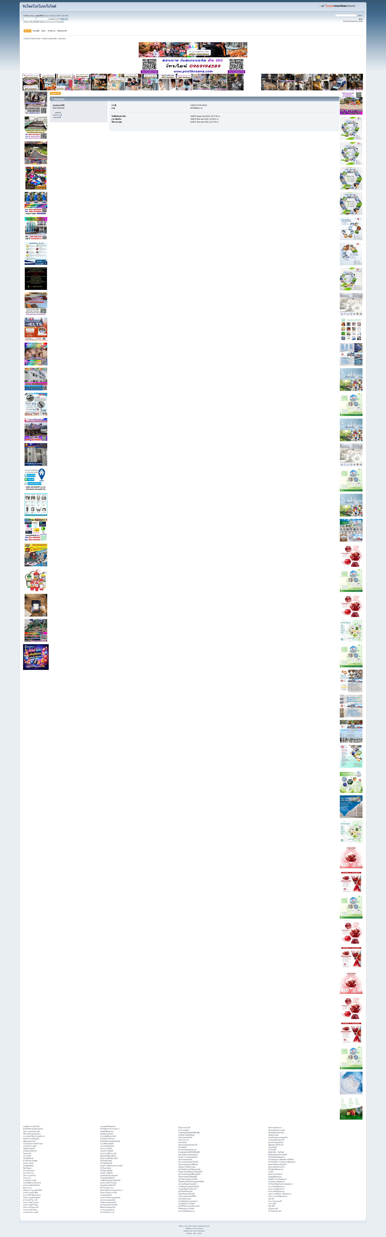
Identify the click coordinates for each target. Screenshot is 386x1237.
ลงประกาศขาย (28, 1163)
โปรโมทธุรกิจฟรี (106, 1161)
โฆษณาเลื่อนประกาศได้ (108, 1192)
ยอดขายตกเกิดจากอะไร (276, 1167)
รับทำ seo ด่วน (183, 1140)
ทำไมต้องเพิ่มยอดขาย (275, 1169)
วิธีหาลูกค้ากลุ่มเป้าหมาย (31, 1134)
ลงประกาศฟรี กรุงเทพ (30, 1202)
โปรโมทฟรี (272, 1150)
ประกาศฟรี (27, 1156)
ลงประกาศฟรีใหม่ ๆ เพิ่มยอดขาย (279, 1194)
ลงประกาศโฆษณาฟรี (30, 1207)
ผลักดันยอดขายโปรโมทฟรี (277, 1155)
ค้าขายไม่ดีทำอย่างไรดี (108, 1136)
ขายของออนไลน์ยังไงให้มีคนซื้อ (189, 1132)
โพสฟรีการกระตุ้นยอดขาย (277, 1179)
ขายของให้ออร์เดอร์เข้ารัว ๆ (188, 1189)
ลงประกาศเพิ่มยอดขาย (276, 1189)
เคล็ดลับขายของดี (106, 1134)
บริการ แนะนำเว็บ (29, 1175)
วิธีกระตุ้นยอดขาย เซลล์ (276, 1130)
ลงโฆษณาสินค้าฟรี (30, 1151)
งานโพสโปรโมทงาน (107, 1139)
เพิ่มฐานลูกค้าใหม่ (29, 1141)
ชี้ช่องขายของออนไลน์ (107, 1207)
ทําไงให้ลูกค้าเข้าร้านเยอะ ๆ (109, 1129)
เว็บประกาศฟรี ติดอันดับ (31, 1197)
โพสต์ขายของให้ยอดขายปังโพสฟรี (190, 1172)
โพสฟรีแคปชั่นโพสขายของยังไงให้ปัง (191, 1181)
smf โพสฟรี (182, 1142)
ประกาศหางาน (28, 1173)
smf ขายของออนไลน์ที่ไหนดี (188, 1164)
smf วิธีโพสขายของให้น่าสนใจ (188, 1206)
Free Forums (198, 1228)
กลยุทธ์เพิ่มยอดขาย (107, 1131)
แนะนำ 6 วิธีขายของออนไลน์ (110, 1197)
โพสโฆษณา (27, 1168)
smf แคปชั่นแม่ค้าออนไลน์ (187, 1184)
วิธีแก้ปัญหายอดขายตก (276, 1132)
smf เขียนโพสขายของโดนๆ (188, 1201)
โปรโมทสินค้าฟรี (106, 1163)
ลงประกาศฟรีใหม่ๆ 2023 (109, 1158)
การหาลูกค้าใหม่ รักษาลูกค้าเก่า (34, 1136)
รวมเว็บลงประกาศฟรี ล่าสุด (33, 1143)
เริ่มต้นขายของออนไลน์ (108, 1202)
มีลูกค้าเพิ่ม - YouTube (276, 1152)
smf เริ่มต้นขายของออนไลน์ (187, 1155)
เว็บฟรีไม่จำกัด (28, 1158)
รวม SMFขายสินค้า (107, 1143)
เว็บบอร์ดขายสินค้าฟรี (108, 1185)
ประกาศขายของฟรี (275, 1201)
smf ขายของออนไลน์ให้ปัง (187, 1196)
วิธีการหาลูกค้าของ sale (31, 1131)
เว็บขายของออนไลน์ (185, 1159)
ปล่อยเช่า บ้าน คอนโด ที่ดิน (32, 1190)
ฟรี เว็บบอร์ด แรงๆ (106, 1188)
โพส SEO (271, 1206)
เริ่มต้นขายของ (273, 1135)
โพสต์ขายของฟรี (29, 1148)
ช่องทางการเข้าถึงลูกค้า (31, 1139)
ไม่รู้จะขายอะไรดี (184, 1127)
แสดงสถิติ (57, 117)
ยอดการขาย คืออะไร (275, 1174)
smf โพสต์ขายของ (184, 1199)
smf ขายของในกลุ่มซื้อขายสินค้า (189, 1174)
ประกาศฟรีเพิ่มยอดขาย (276, 1186)
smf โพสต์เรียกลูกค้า (185, 1191)
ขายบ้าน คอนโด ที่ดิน (30, 1192)
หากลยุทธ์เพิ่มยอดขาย (107, 1126)
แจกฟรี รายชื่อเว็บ (106, 1173)
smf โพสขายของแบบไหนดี (187, 1179)
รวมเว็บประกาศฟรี (29, 1146)
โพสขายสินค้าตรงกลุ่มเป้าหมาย (111, 1190)
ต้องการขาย (27, 1188)
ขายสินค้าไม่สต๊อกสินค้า (186, 1135)
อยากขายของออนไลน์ (107, 1200)
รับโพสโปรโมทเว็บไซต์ (39, 6)
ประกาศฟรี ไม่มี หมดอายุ (32, 1195)
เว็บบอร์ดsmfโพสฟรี (107, 1178)
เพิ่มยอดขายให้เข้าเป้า (276, 1145)
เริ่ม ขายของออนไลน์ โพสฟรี (188, 1162)
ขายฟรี (270, 1172)
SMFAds (188, 1228)
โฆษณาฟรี (27, 1153)
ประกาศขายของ (28, 1170)
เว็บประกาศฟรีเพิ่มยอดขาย (277, 1196)
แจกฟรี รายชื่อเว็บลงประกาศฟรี (111, 1166)
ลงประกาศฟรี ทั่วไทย (30, 1205)
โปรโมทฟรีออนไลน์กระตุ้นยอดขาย (280, 1184)
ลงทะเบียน (65, 16)
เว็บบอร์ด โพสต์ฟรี (106, 1151)
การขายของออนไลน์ (107, 1210)
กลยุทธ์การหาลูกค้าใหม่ (31, 1126)
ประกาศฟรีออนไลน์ (107, 1146)
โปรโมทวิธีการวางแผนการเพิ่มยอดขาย (282, 1162)
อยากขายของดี (183, 1130)
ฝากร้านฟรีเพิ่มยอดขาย (276, 1191)
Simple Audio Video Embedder (194, 1231)
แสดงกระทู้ (57, 115)
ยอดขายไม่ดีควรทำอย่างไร (277, 1164)
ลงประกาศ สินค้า (106, 1148)
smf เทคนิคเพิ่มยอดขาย (186, 1211)
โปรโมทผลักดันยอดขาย (276, 1157)
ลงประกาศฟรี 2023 (30, 1210)
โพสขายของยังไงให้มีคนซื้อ (187, 1177)
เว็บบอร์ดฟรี (272, 1147)
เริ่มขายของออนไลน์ (185, 1137)
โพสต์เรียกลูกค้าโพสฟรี (186, 1194)
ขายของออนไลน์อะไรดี (276, 1140)
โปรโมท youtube (106, 1170)
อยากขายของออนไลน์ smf (187, 1150)
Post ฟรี (271, 1199)
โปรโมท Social (105, 1168)
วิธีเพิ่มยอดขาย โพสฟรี (186, 1208)
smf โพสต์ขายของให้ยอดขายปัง (189, 1169)
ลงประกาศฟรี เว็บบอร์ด (108, 1183)
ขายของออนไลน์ (105, 1195)
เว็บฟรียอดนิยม (28, 1166)
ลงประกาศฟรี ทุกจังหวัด (31, 1185)
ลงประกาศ (27, 1178)
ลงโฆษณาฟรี (273, 1208)
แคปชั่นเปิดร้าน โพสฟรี (186, 1204)
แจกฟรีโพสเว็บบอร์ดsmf (108, 1175)
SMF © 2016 (192, 1226)
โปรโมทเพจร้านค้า (275, 1211)
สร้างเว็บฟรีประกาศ (107, 1212)
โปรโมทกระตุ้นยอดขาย (276, 1181)
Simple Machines (204, 1226)
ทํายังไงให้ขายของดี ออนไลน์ (33, 1129)
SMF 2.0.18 (183, 1226)
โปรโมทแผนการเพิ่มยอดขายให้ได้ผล (281, 1159)
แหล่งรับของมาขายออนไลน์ (277, 1137)
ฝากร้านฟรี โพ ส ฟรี (30, 1200)
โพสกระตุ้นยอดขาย (275, 1127)
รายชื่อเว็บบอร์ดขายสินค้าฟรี (110, 1180)
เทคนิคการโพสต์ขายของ (186, 1167)
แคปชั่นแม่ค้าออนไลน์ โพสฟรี (188, 1186)
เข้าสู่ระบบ (53, 16)
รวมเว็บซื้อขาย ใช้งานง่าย (32, 1183)
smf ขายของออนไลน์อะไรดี (187, 1145)
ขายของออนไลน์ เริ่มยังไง (109, 1205)
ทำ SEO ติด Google (30, 1161)
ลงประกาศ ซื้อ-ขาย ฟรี (108, 1153)
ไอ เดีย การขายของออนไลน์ (187, 1157)
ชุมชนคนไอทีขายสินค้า (108, 1156)
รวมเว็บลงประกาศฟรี (30, 1212)
